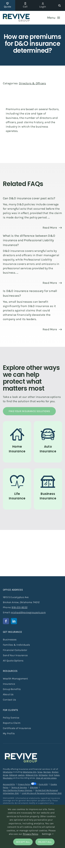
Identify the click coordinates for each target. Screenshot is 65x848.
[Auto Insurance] (48, 441)
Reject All (45, 841)
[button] (59, 5)
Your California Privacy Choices (17, 790)
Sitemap (34, 787)
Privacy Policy (24, 784)
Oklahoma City (29, 772)
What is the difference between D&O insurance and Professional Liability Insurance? (29, 240)
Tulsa (39, 772)
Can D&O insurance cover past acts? (29, 198)
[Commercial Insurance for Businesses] (48, 488)
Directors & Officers (32, 83)
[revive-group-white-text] (21, 752)
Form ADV (43, 784)
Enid (51, 775)
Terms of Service (19, 787)
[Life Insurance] (17, 488)
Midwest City (32, 775)
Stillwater (43, 775)
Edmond (13, 775)
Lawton (21, 775)
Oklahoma (7, 772)
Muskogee (8, 778)
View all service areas (46, 778)
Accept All (23, 841)
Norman (47, 772)
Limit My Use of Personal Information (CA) (42, 793)
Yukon (57, 775)
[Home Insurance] (17, 441)
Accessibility (9, 784)
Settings (47, 834)
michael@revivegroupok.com (28, 612)
